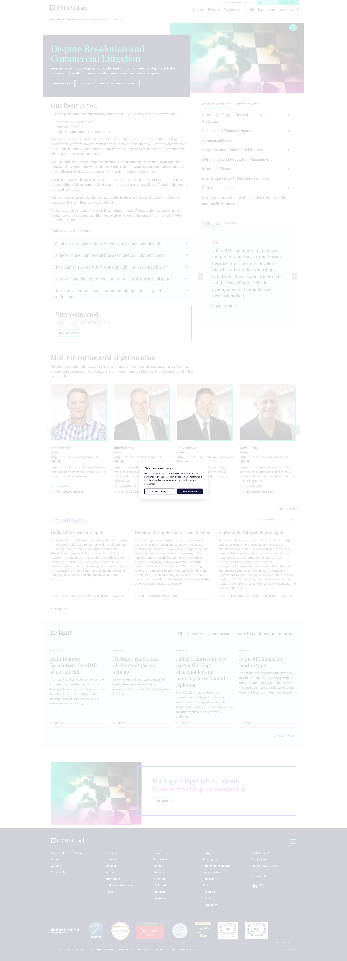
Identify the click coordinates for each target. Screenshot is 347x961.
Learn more (149, 483)
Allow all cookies (190, 491)
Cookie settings (159, 491)
